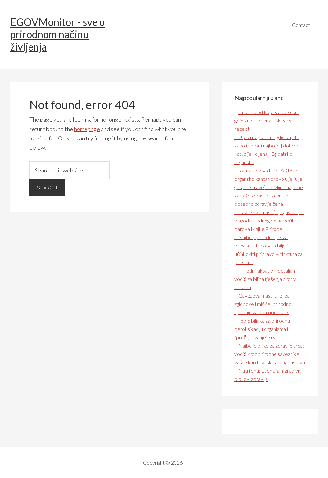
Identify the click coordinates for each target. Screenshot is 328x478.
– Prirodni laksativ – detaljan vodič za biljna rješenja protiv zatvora (265, 278)
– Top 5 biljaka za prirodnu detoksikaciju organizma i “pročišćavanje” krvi (262, 328)
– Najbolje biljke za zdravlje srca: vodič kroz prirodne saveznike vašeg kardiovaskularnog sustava (269, 353)
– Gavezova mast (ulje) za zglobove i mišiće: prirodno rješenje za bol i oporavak (262, 303)
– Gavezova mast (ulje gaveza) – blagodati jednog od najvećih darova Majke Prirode (269, 220)
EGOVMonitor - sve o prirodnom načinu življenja (57, 34)
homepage (87, 128)
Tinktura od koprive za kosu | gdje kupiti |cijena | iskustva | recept (267, 120)
